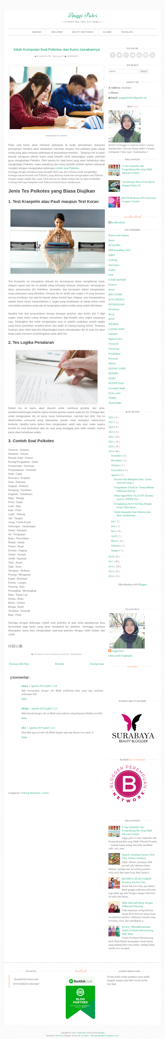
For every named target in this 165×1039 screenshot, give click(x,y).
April (114, 536)
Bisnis (111, 240)
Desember (116, 455)
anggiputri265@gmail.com (133, 97)
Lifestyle (65, 654)
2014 (111, 576)
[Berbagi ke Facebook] (20, 646)
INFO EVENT (115, 294)
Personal (113, 358)
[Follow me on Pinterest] (133, 55)
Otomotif (113, 343)
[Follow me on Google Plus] (126, 55)
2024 (111, 427)
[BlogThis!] (13, 646)
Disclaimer (57, 32)
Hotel (111, 289)
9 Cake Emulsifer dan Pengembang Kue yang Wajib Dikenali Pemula (137, 169)
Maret (114, 540)
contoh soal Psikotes (67, 168)
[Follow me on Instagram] (146, 55)
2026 (111, 417)
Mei (113, 531)
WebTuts (59, 1035)
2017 (111, 561)
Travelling (127, 32)
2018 (111, 556)
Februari (116, 545)
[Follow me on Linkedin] (139, 55)
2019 (111, 451)
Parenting (113, 348)
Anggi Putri (82, 15)
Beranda (36, 32)
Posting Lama (97, 663)
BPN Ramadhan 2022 (119, 250)
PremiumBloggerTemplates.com (105, 1035)
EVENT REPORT (117, 279)
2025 (111, 422)
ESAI (111, 274)
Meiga (25, 708)
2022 (111, 436)
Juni (113, 526)
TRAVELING (114, 403)
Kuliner (107, 32)
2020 (111, 446)
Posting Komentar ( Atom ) (35, 792)
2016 (111, 566)
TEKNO (112, 398)
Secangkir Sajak (116, 388)
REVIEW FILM (116, 383)
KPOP (111, 319)
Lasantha (85, 1035)
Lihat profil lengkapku (120, 655)
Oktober (116, 465)
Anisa (24, 685)
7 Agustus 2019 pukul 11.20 (43, 685)
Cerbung (112, 260)
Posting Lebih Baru (19, 663)
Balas (24, 698)
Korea (111, 314)
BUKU (111, 255)
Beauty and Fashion (82, 32)
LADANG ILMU (116, 329)
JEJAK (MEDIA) (116, 299)
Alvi (23, 727)
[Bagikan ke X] (17, 646)
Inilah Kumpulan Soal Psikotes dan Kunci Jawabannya (57, 50)
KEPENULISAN (116, 304)
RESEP (112, 378)
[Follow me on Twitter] (119, 55)
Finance (112, 284)
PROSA (112, 363)
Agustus (115, 475)
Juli (113, 521)
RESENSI (113, 373)
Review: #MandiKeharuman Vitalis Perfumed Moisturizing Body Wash (137, 930)
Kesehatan (113, 309)
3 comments (72, 56)
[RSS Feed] (152, 55)
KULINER (113, 324)
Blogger (143, 584)
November (117, 460)
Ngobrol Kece (115, 338)
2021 (111, 441)
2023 (111, 432)
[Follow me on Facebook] (113, 55)
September (117, 470)
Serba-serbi (114, 393)
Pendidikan (76, 654)
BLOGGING (114, 245)
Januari (115, 550)
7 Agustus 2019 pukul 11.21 (43, 708)
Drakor (112, 269)
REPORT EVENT (117, 368)
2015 (111, 571)
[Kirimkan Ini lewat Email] (9, 646)
